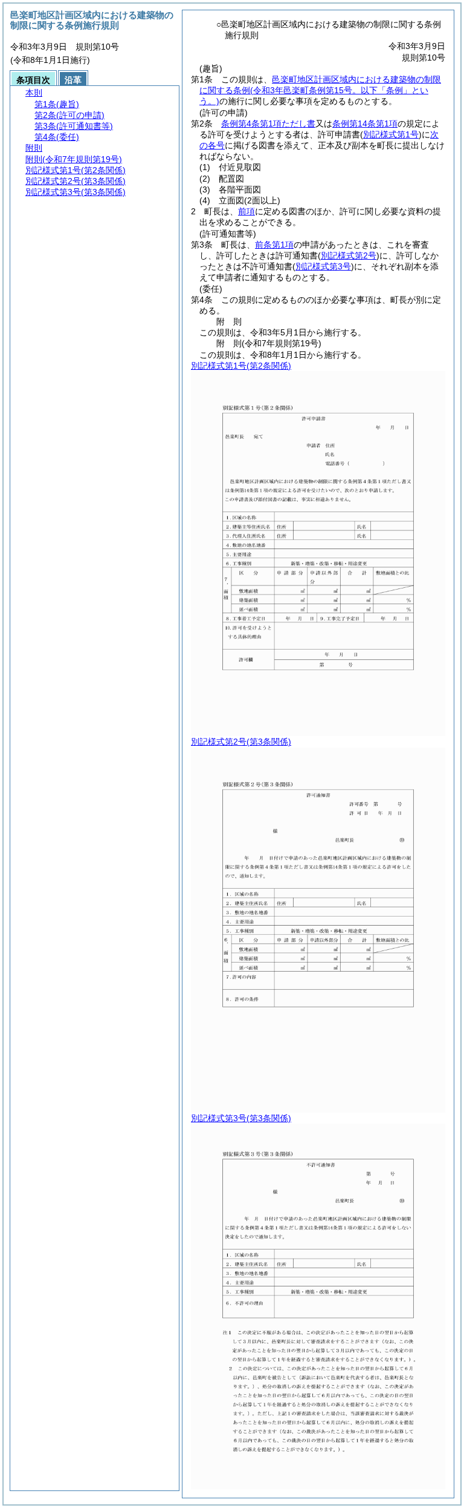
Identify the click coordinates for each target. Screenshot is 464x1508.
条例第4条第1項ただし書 (268, 123)
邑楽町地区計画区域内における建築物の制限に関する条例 (320, 90)
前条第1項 (274, 244)
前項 (246, 211)
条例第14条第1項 (365, 123)
